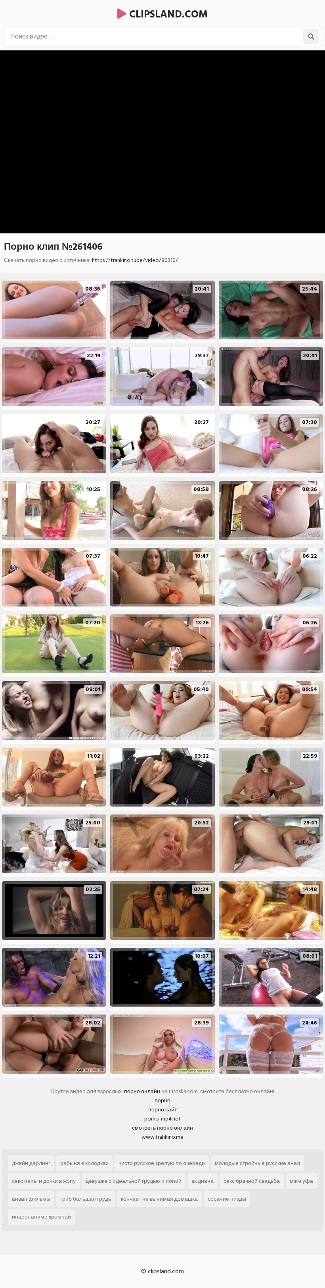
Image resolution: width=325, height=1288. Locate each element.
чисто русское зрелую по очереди (162, 1163)
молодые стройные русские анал (257, 1163)
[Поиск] (311, 36)
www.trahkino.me (162, 1137)
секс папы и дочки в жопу (44, 1181)
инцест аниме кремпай (41, 1216)
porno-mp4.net (162, 1118)
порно (162, 1100)
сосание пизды (227, 1198)
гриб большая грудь (85, 1198)
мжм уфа (301, 1181)
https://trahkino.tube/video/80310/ (135, 260)
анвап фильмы (31, 1198)
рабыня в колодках (84, 1163)
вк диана (202, 1181)
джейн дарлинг (31, 1163)
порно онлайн (142, 1091)
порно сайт (162, 1109)
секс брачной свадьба (252, 1181)
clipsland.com (167, 14)
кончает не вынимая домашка (159, 1198)
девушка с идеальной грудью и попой (134, 1181)
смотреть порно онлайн (162, 1127)
